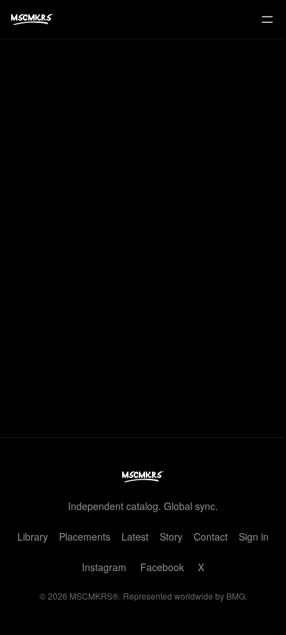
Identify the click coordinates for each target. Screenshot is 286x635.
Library (32, 536)
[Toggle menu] (267, 19)
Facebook (162, 567)
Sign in (254, 536)
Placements (84, 536)
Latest (135, 536)
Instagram (104, 567)
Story (171, 536)
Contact (211, 536)
